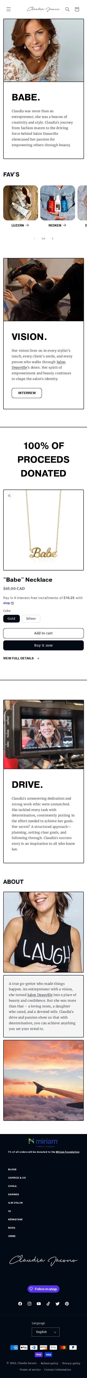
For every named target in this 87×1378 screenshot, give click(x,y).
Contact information (58, 1369)
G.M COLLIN (15, 1202)
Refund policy (50, 1363)
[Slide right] (52, 238)
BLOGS (12, 1169)
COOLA (12, 1186)
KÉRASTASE (15, 1219)
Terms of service (30, 1369)
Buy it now (43, 645)
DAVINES (13, 1194)
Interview (26, 393)
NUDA (11, 1227)
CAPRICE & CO (17, 1177)
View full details (19, 658)
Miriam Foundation (67, 1152)
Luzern (18, 225)
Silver (31, 618)
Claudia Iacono (27, 1363)
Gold (11, 618)
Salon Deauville (39, 995)
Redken (55, 225)
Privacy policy (71, 1363)
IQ (9, 1211)
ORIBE (12, 1236)
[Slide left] (34, 238)
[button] (8, 9)
